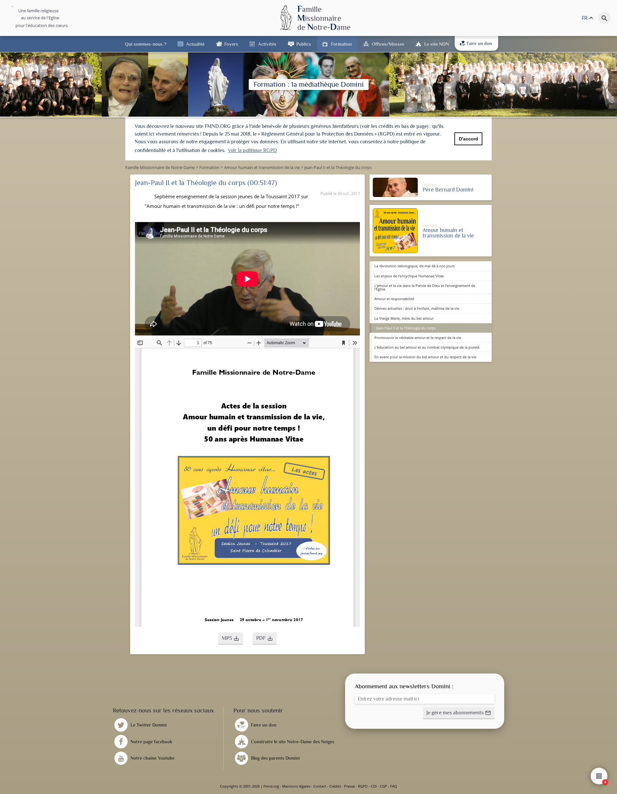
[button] (230, 638)
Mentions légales (296, 786)
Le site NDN (436, 44)
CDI (374, 786)
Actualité (195, 44)
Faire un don (479, 43)
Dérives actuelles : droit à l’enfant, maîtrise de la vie (416, 308)
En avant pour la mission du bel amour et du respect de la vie (425, 356)
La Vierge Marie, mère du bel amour (404, 318)
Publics (303, 44)
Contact (319, 786)
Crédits (335, 786)
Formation (341, 44)
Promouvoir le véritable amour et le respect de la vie (417, 337)
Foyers (231, 44)
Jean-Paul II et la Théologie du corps (406, 328)
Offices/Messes (388, 44)
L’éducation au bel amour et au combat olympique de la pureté (426, 347)
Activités (267, 44)
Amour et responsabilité (394, 298)
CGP (383, 786)
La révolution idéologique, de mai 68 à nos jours (414, 265)
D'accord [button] (468, 138)
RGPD (363, 786)
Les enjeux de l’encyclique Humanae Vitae (409, 275)
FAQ (393, 786)
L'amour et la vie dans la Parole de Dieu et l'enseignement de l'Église (424, 287)
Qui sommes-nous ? (145, 44)
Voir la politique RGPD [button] (252, 150)
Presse (349, 786)
